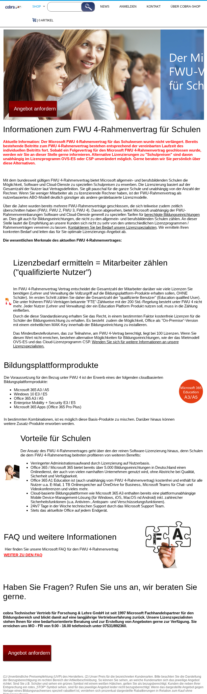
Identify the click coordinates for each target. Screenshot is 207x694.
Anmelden (128, 6)
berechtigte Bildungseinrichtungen (172, 214)
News (104, 6)
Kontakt (154, 6)
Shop (36, 6)
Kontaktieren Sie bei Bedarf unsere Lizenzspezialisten (112, 227)
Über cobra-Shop (185, 6)
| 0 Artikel (45, 20)
